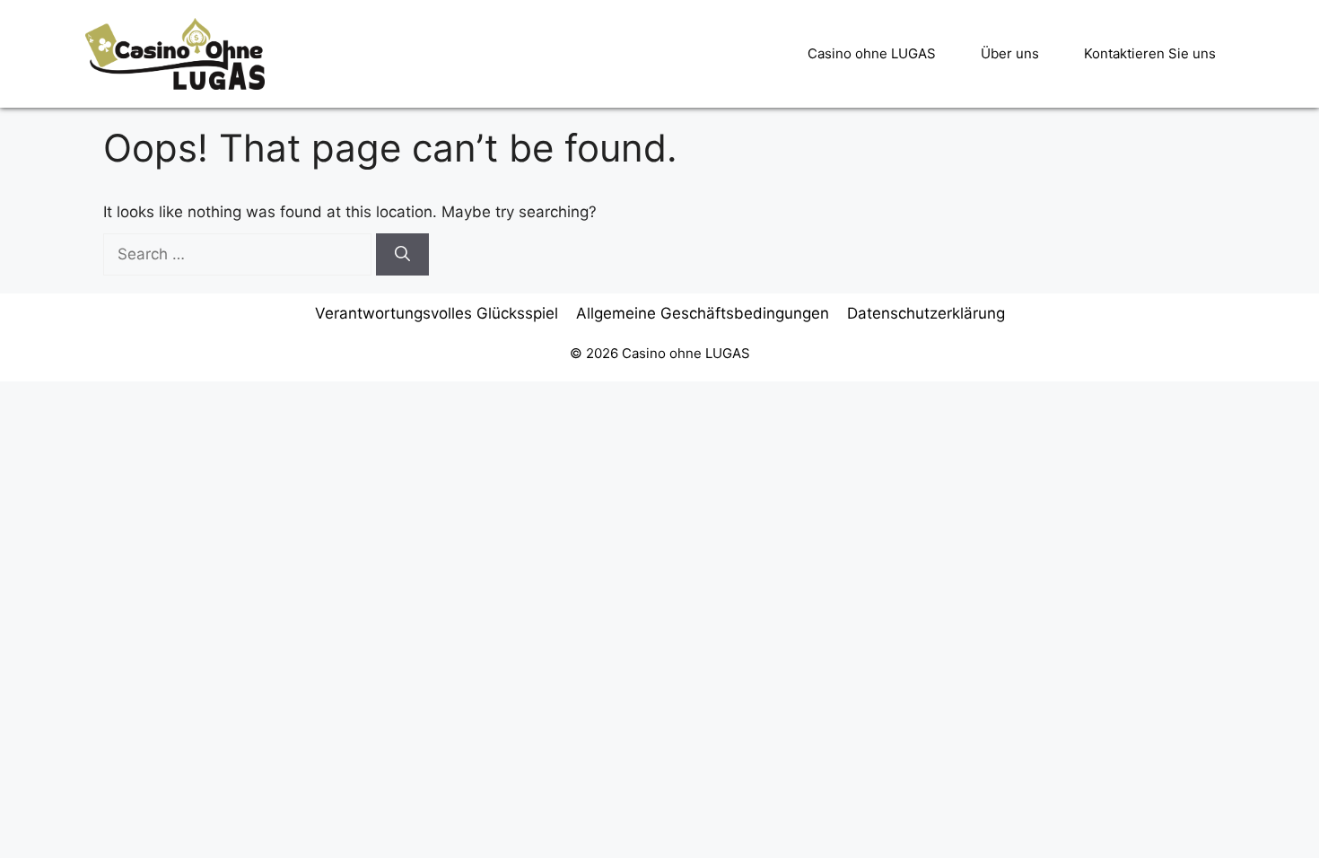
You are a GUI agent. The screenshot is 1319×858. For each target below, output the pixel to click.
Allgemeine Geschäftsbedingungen (702, 313)
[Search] (402, 254)
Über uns (1010, 53)
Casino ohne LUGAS (872, 53)
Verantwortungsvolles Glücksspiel (436, 313)
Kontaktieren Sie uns (1150, 53)
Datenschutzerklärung (926, 313)
